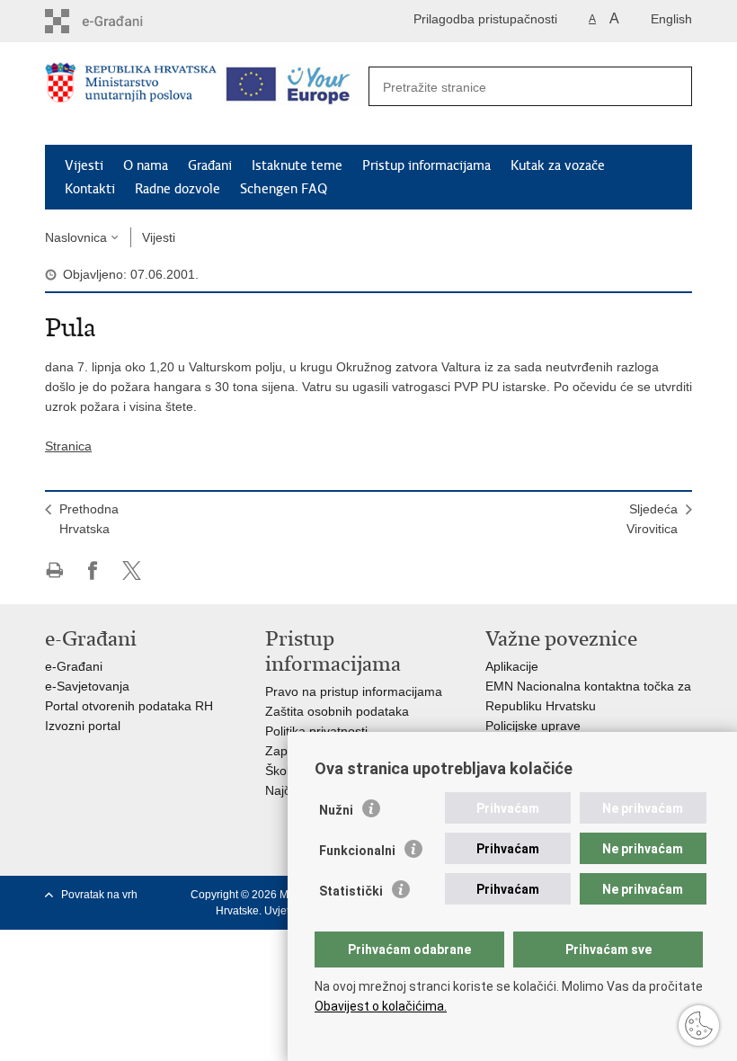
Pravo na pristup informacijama (353, 691)
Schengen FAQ (283, 189)
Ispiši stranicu (54, 570)
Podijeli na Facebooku (93, 570)
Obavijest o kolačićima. (381, 1006)
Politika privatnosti (316, 731)
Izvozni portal (82, 725)
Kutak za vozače (558, 165)
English (671, 19)
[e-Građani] (122, 21)
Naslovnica (76, 237)
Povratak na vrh (99, 894)
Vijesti (84, 165)
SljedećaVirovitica (652, 519)
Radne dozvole (177, 189)
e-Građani (73, 666)
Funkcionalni (357, 850)
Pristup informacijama (426, 165)
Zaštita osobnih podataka (337, 711)
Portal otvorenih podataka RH (129, 706)
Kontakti (90, 189)
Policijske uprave (533, 725)
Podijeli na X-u (131, 570)
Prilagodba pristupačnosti (485, 19)
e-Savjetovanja (87, 686)
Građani (210, 165)
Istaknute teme (297, 165)
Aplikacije (511, 666)
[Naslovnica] (131, 94)
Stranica (68, 446)
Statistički (351, 891)
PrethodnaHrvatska (89, 519)
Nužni (336, 810)
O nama (145, 165)
